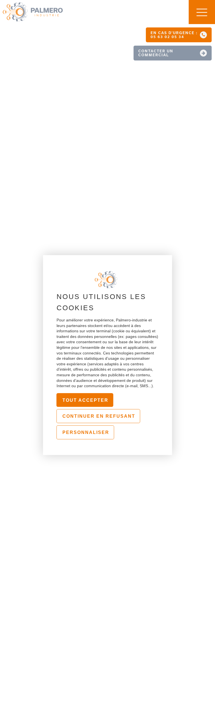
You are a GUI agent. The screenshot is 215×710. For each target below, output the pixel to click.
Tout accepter (85, 400)
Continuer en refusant (98, 416)
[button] (179, 34)
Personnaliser (85, 432)
